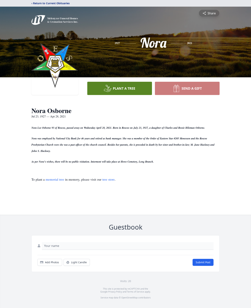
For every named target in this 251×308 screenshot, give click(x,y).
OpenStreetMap (129, 297)
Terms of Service (135, 291)
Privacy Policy (115, 291)
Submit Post (203, 262)
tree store (108, 179)
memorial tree (55, 179)
